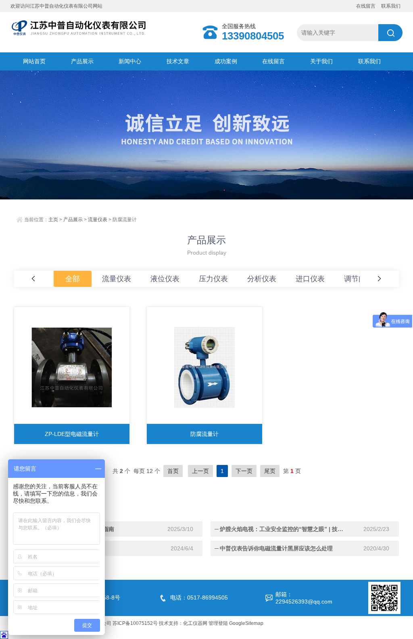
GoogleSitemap (246, 623)
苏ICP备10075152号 (135, 623)
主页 (53, 219)
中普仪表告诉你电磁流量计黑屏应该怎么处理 (276, 548)
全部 (72, 279)
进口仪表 (310, 279)
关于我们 (321, 61)
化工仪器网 (195, 623)
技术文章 (178, 61)
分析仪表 (261, 279)
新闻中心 (130, 61)
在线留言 (365, 6)
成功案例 (226, 61)
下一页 (244, 471)
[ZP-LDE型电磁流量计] (71, 367)
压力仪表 (213, 279)
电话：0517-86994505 (199, 597)
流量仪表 (97, 219)
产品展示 (82, 61)
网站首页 (34, 61)
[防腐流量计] (204, 367)
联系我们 (390, 6)
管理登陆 (218, 623)
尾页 (269, 471)
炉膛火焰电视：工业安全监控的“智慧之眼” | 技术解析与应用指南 (284, 529)
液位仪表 (164, 279)
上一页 (200, 471)
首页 (173, 471)
